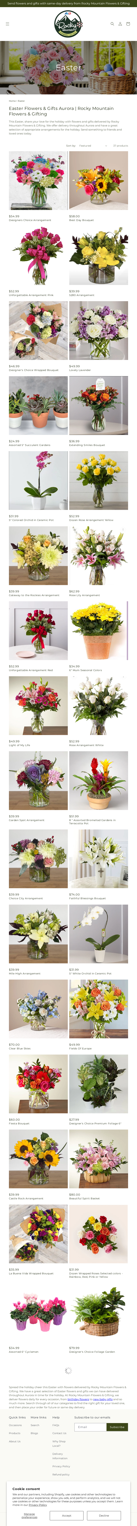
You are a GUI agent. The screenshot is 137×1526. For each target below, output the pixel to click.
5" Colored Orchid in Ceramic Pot (31, 520)
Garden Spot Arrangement (27, 820)
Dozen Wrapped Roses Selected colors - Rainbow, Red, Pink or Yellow (96, 1275)
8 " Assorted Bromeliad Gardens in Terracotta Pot (92, 822)
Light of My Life (19, 745)
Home (12, 101)
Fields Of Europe (80, 1048)
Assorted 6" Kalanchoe (84, 1426)
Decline (104, 1515)
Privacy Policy (38, 1505)
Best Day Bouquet (81, 220)
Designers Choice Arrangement (30, 220)
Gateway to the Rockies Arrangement (34, 595)
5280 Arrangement (82, 295)
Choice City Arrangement (26, 898)
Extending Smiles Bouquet (87, 445)
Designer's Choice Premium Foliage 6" (95, 1123)
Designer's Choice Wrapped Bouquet (34, 370)
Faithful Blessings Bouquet (87, 898)
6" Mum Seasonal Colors (85, 670)
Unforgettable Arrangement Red (31, 670)
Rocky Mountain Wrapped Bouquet (32, 1426)
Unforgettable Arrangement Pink (31, 295)
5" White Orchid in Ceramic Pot (90, 973)
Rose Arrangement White (86, 745)
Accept (66, 1515)
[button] (7, 24)
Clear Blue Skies (20, 1048)
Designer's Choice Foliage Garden (92, 1351)
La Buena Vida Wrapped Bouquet (31, 1273)
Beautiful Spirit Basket (84, 1198)
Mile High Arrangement (25, 973)
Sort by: (71, 145)
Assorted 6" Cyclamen (24, 1351)
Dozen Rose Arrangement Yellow (91, 520)
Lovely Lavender (80, 370)
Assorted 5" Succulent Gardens (29, 445)
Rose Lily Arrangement (84, 595)
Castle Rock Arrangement (26, 1198)
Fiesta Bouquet (19, 1123)
